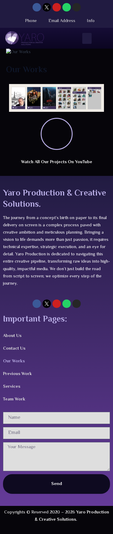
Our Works (14, 361)
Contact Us (14, 348)
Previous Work (17, 374)
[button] (87, 38)
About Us (12, 335)
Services (11, 386)
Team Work (14, 399)
